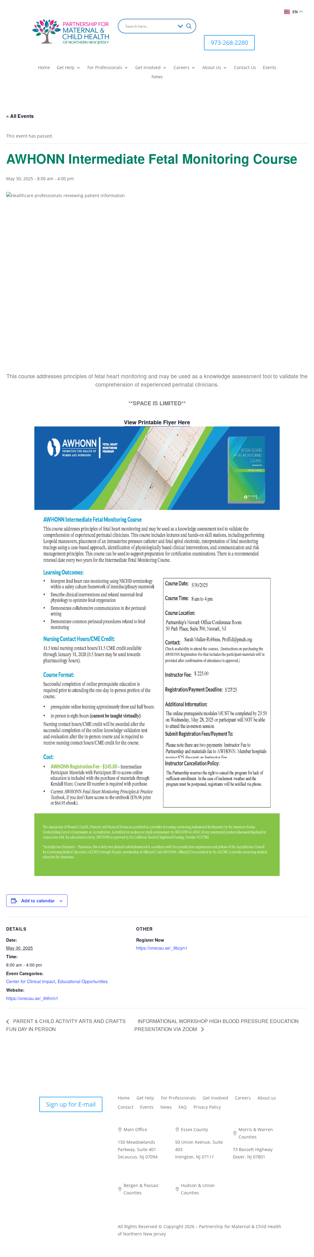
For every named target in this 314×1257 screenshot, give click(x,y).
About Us (211, 67)
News (157, 77)
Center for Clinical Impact (30, 981)
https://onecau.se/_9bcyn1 (161, 948)
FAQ (182, 1107)
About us (267, 1098)
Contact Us (245, 67)
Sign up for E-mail (71, 1104)
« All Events (20, 115)
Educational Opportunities (83, 981)
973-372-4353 (189, 1164)
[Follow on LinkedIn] (221, 24)
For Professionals (104, 67)
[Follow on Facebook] (209, 24)
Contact (125, 1107)
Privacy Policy (207, 1107)
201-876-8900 (189, 1205)
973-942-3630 (131, 1205)
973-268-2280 (229, 42)
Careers (182, 67)
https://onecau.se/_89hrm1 (32, 998)
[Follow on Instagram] (246, 24)
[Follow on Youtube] (233, 24)
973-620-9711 (246, 1164)
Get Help (66, 67)
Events (269, 67)
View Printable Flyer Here (157, 422)
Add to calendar (38, 900)
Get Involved (148, 67)
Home (44, 67)
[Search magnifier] (189, 26)
